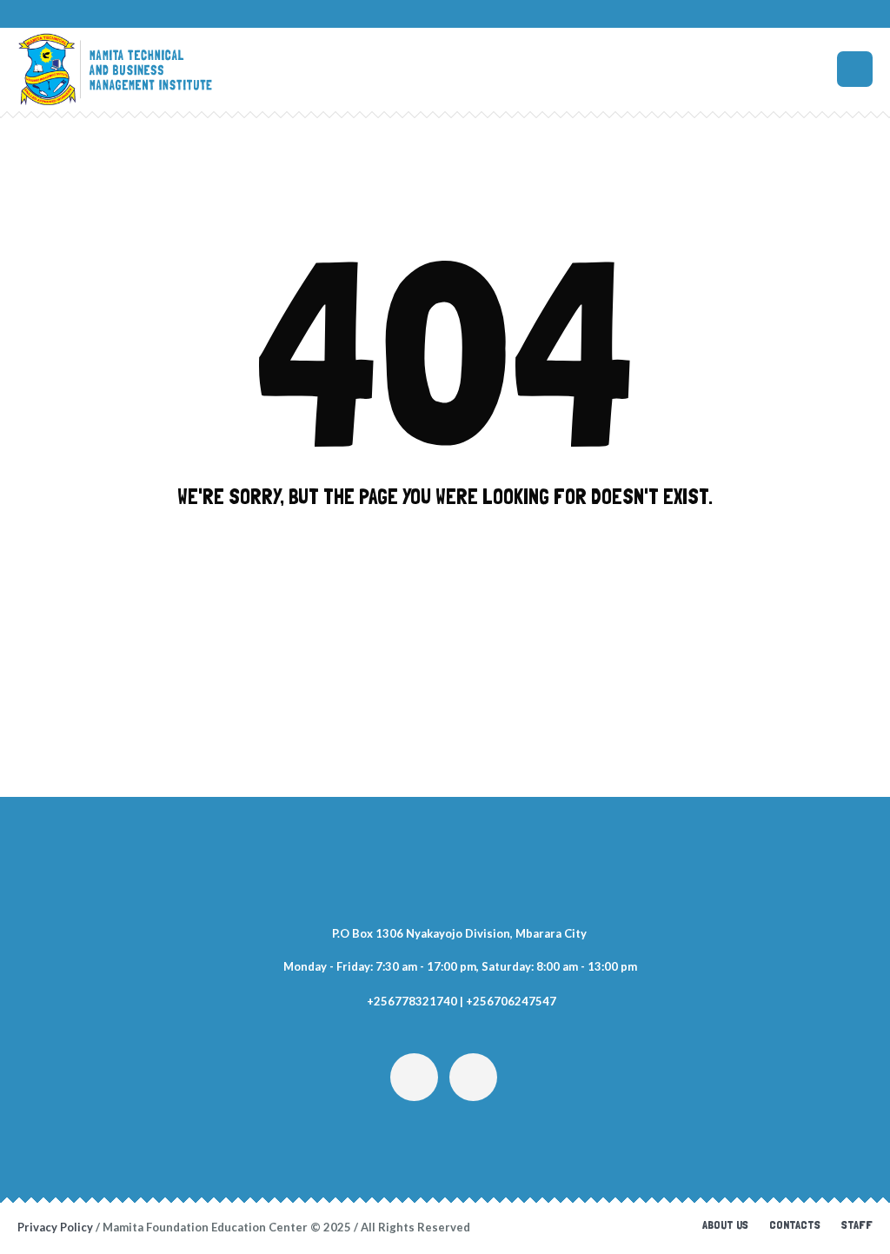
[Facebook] (473, 1077)
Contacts (794, 1224)
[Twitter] (414, 1077)
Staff (857, 1224)
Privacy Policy (55, 1227)
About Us (725, 1224)
